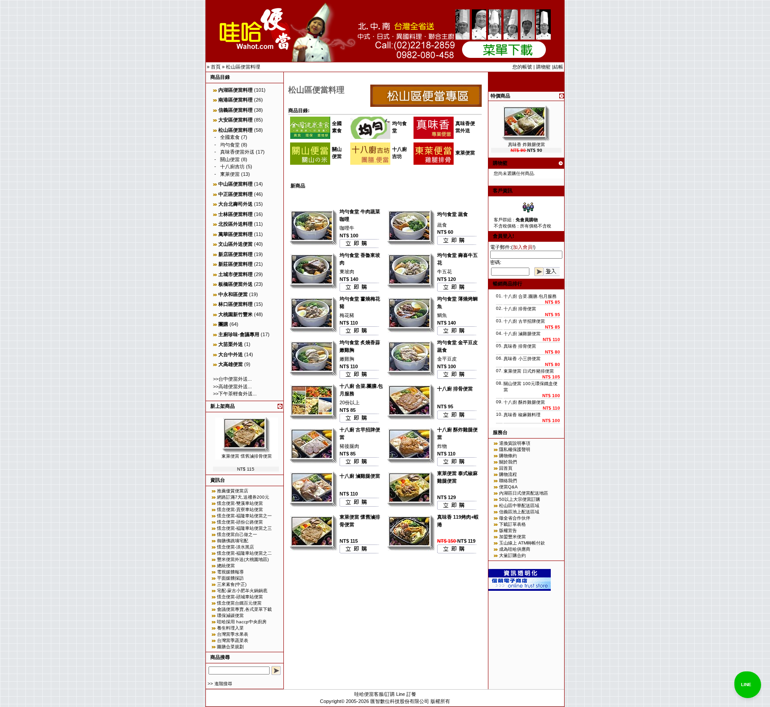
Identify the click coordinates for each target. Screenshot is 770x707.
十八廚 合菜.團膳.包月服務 (530, 296)
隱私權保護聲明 (514, 449)
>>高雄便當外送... (232, 386)
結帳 (558, 66)
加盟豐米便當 (512, 536)
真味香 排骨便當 (520, 346)
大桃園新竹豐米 (235, 314)
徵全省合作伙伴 (514, 518)
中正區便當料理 (235, 194)
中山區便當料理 (235, 184)
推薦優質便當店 (232, 490)
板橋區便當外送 (235, 284)
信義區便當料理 (235, 110)
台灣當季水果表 (232, 634)
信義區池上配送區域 (519, 511)
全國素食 (230, 137)
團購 (223, 324)
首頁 (216, 66)
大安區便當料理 (235, 119)
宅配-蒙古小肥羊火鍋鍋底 (242, 590)
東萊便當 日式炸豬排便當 (529, 371)
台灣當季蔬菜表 (232, 640)
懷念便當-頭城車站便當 (240, 596)
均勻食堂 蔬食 (452, 214)
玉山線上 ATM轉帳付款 (522, 542)
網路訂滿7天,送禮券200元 (243, 497)
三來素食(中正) (231, 584)
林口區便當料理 (235, 304)
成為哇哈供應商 (514, 549)
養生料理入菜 (230, 628)
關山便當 (230, 159)
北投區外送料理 (235, 224)
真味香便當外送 (237, 151)
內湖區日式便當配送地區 (523, 493)
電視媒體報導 (230, 571)
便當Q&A (508, 486)
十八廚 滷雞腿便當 (360, 476)
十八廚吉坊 (232, 166)
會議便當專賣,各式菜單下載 (244, 609)
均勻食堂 (230, 144)
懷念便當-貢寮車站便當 (240, 509)
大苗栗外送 (230, 344)
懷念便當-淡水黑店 (235, 546)
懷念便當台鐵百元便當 (239, 603)
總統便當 (226, 565)
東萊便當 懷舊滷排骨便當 (246, 456)
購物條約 (508, 455)
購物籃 (543, 66)
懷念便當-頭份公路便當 (240, 522)
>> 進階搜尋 (220, 683)
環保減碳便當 (230, 615)
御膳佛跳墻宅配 (232, 540)
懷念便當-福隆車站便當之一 (244, 515)
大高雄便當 (230, 364)
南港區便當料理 (235, 99)
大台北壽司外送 (235, 204)
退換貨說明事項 (514, 443)
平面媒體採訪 (230, 578)
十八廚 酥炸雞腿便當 (524, 402)
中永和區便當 (233, 294)
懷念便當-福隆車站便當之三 (244, 528)
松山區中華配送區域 (519, 505)
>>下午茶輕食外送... (235, 393)
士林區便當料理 (235, 214)
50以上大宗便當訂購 (519, 499)
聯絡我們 (508, 480)
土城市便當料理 (235, 274)
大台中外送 (230, 354)
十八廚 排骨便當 (455, 388)
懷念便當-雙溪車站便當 (240, 503)
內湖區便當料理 (235, 90)
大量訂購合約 (512, 555)
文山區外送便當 (235, 244)
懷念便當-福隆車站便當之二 (244, 553)
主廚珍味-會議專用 (238, 334)
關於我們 (508, 461)
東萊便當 (230, 174)
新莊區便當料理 (235, 264)
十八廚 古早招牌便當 (524, 321)
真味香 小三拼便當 (522, 358)
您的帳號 (522, 66)
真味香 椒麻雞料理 (522, 414)
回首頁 (505, 468)
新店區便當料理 (235, 254)
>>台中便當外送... (232, 379)
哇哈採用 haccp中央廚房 (241, 621)
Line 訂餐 (406, 694)
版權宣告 (508, 530)
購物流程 (508, 474)
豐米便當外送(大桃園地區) (243, 559)
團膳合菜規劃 (230, 646)
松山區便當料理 (243, 66)
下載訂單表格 (512, 524)
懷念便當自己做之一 (237, 534)
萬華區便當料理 (235, 234)
